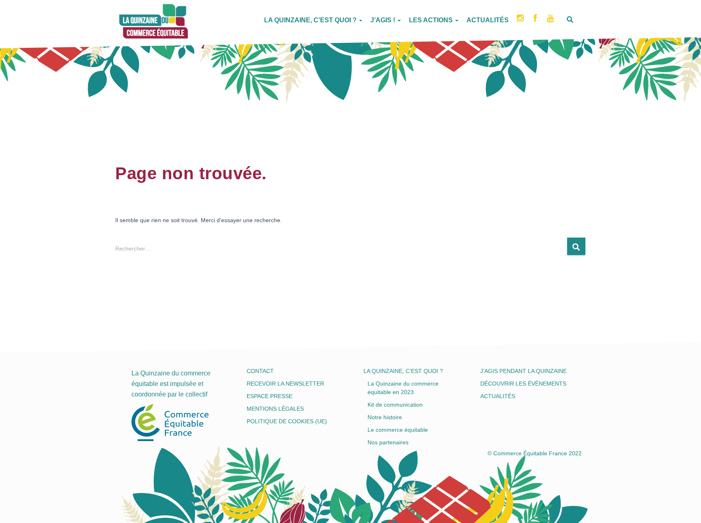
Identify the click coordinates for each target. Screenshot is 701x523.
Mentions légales (275, 408)
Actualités (488, 20)
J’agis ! (383, 20)
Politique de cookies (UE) (287, 421)
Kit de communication (395, 404)
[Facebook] (536, 20)
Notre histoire (385, 417)
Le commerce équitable (398, 430)
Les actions (431, 20)
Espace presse (269, 396)
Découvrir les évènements (523, 383)
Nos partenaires (388, 442)
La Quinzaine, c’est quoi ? (311, 20)
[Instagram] (521, 20)
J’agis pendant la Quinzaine (523, 371)
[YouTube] (551, 20)
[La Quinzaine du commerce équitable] (119, 18)
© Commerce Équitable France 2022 (535, 453)
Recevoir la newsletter (285, 383)
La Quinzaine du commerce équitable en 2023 (403, 387)
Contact (260, 371)
